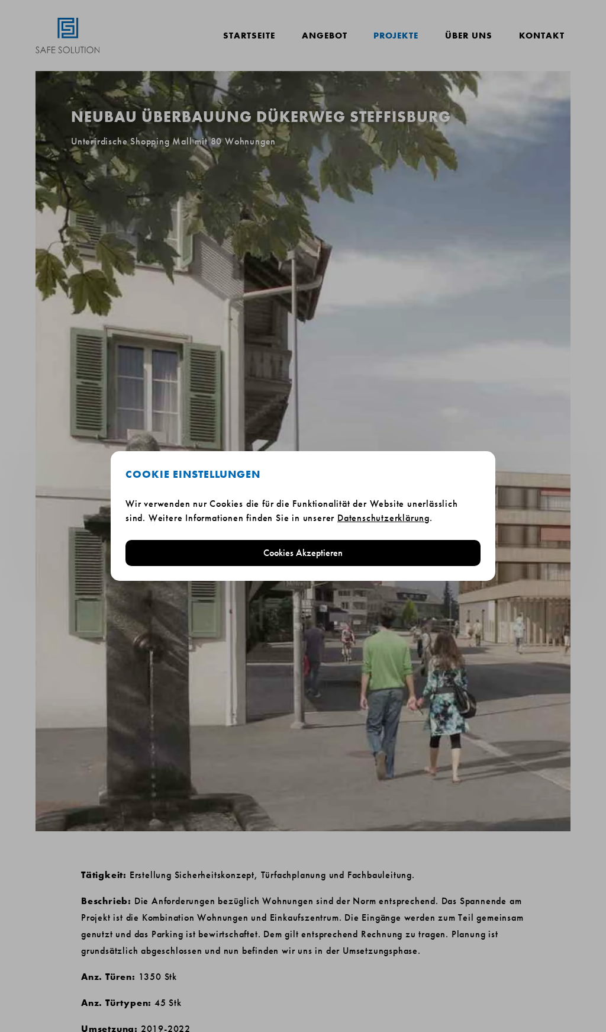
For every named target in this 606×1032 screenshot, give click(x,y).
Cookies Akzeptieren (303, 552)
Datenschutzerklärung (383, 518)
